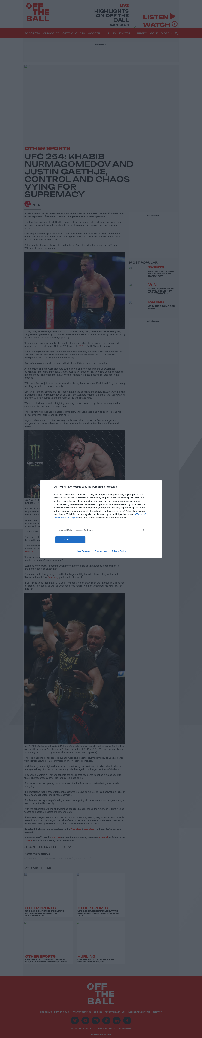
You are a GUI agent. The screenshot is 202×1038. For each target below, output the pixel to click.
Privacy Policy (119, 551)
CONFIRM (70, 539)
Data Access (101, 551)
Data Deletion (83, 551)
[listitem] (101, 529)
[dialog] (101, 519)
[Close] (156, 487)
